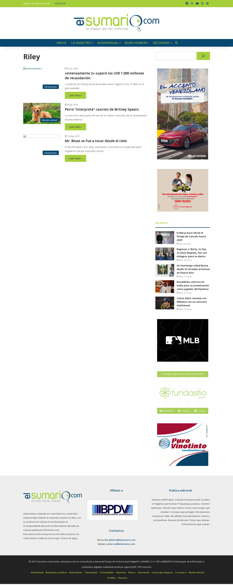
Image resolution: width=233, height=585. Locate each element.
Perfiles (111, 577)
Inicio (61, 43)
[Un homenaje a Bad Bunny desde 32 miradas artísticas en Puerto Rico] (164, 270)
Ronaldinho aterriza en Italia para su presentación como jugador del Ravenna (193, 285)
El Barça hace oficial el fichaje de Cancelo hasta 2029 (191, 236)
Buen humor (135, 43)
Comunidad (91, 572)
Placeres (122, 577)
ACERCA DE (60, 3)
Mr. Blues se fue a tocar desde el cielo (96, 140)
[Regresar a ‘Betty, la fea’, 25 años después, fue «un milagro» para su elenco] (164, 254)
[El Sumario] (116, 23)
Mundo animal (196, 572)
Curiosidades (106, 572)
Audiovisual (107, 43)
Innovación (144, 572)
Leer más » (75, 95)
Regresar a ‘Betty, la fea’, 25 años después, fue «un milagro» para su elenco (192, 253)
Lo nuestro (81, 43)
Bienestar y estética (56, 572)
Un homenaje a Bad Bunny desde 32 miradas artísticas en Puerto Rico (193, 269)
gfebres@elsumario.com (122, 539)
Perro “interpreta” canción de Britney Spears (102, 109)
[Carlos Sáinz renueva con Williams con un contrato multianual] (164, 303)
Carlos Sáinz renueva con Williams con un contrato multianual (192, 302)
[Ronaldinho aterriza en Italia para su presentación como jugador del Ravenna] (164, 286)
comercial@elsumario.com (120, 543)
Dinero (131, 572)
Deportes (121, 572)
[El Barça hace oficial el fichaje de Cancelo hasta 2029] (164, 237)
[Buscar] (203, 56)
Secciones (161, 43)
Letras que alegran (162, 572)
